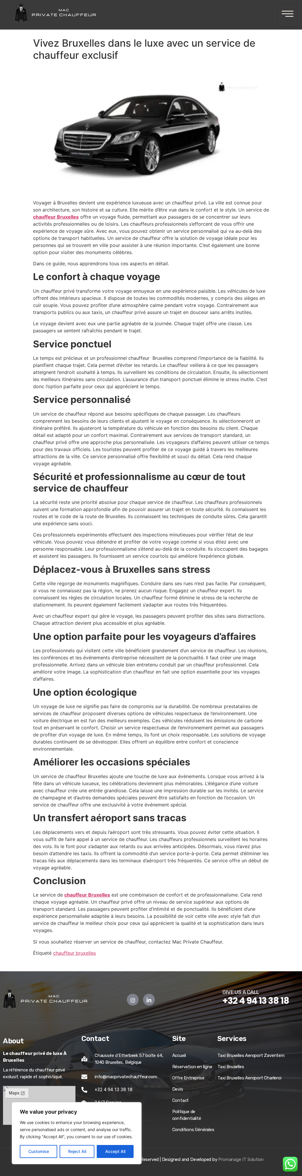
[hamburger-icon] (288, 14)
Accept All (115, 1151)
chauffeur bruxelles (74, 953)
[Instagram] (133, 1000)
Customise (38, 1151)
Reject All (77, 1151)
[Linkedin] (149, 1000)
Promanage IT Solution (241, 1159)
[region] (77, 1133)
